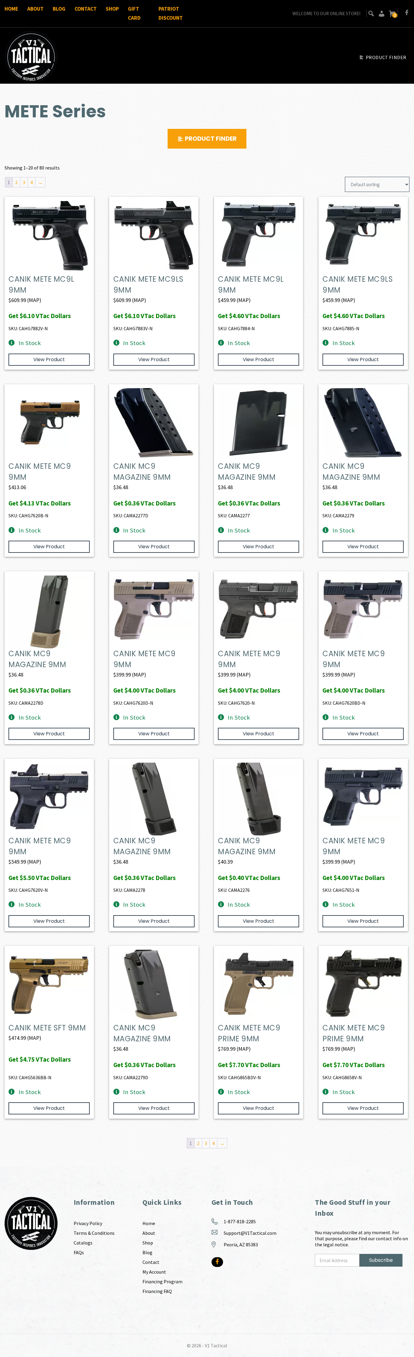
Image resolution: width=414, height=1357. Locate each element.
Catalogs (83, 1243)
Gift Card (134, 13)
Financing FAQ (157, 1291)
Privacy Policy (88, 1223)
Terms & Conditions (94, 1233)
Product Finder (386, 57)
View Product (49, 359)
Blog (59, 8)
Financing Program (162, 1281)
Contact (86, 8)
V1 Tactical (216, 1345)
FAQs (79, 1252)
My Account (154, 1272)
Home (11, 8)
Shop (112, 8)
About (35, 8)
